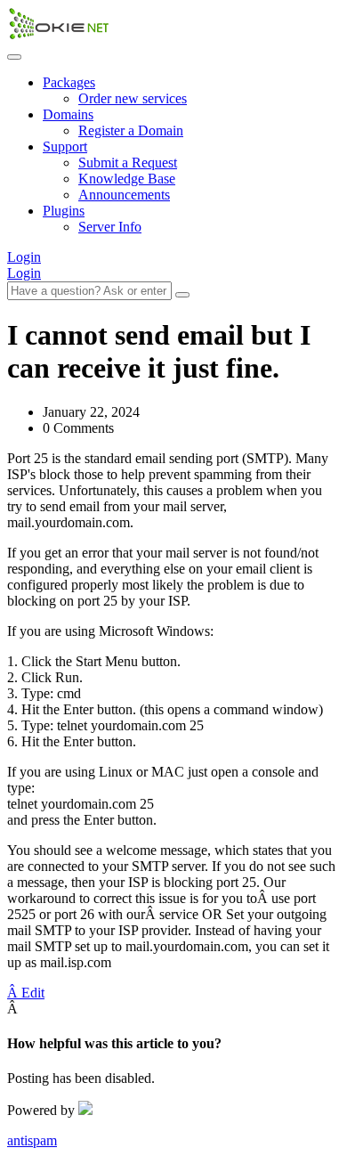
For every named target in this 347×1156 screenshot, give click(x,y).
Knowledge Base (126, 178)
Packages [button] (69, 82)
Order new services (132, 98)
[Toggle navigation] (14, 57)
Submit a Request (127, 162)
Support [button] (65, 146)
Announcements (124, 194)
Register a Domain (130, 130)
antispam (32, 1140)
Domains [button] (68, 114)
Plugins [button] (64, 210)
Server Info (109, 226)
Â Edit (25, 992)
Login (24, 257)
